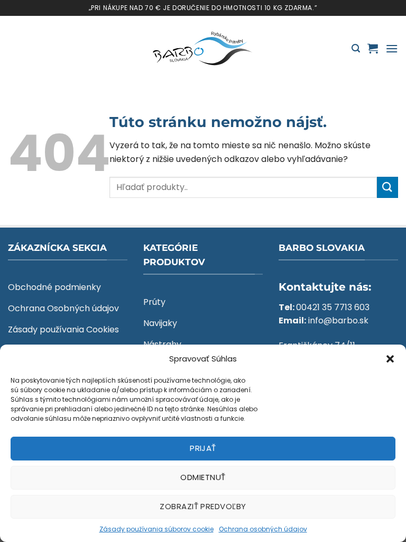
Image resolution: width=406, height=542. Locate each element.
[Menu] (391, 48)
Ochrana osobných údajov (263, 529)
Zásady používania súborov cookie (156, 529)
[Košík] (372, 48)
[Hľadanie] (356, 48)
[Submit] (387, 187)
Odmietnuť (202, 477)
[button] (390, 359)
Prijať (203, 448)
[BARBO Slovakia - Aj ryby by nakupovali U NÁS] (203, 48)
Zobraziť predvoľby (203, 506)
